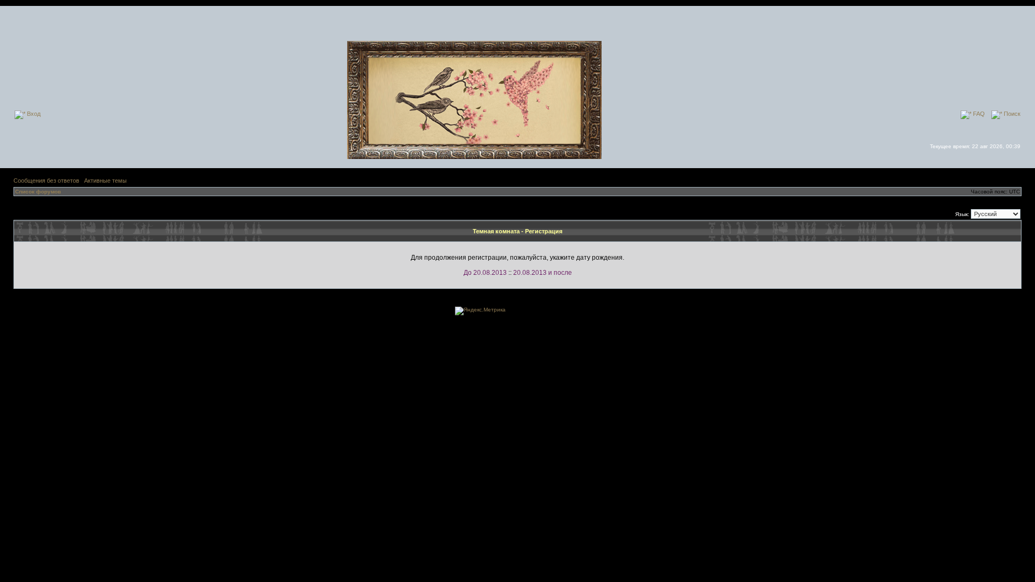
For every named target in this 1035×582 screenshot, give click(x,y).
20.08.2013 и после (542, 272)
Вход (32, 113)
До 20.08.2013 (485, 272)
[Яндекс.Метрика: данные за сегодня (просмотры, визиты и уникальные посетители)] (480, 311)
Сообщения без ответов (46, 180)
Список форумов (38, 192)
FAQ (978, 113)
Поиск (1011, 113)
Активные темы (105, 180)
